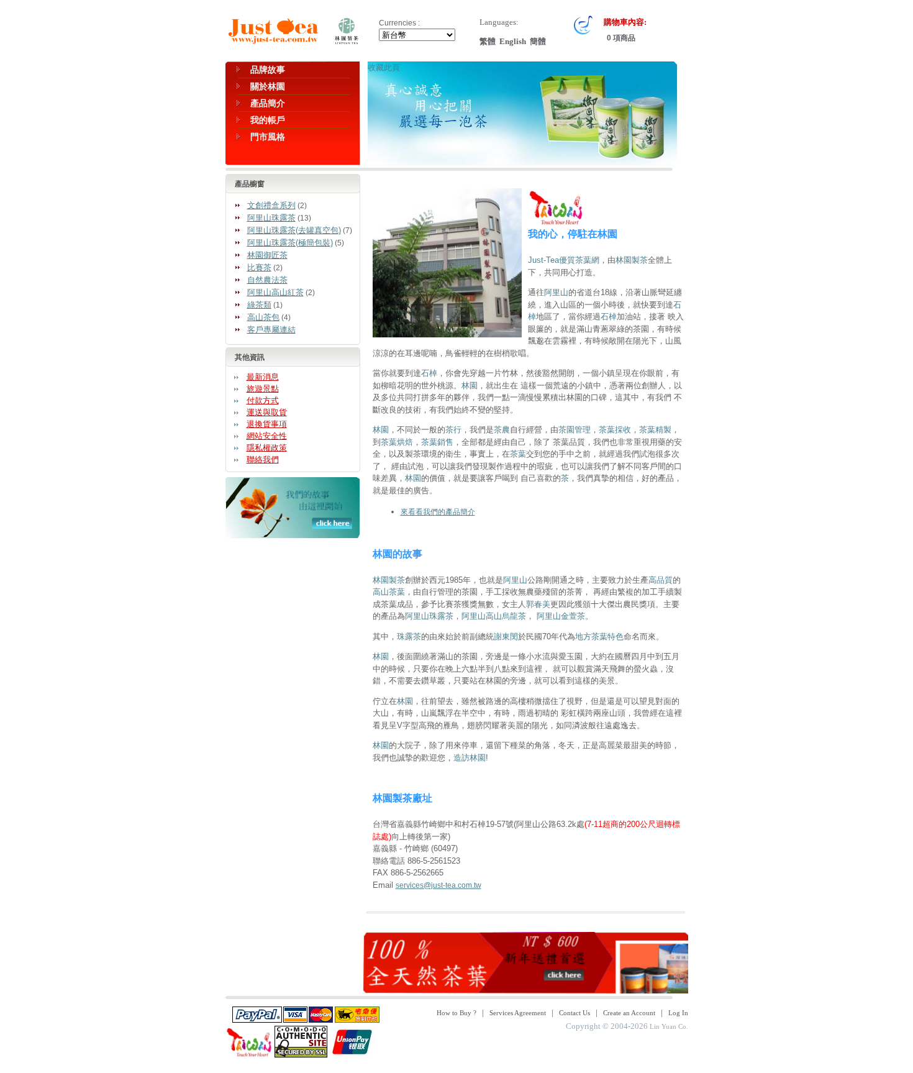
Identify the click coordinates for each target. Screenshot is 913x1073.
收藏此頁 (384, 67)
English (512, 41)
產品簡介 (267, 103)
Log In (678, 1012)
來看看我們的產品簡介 (438, 512)
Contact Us (574, 1012)
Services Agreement (517, 1012)
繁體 (487, 41)
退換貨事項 (267, 424)
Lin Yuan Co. (669, 1026)
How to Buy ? (456, 1012)
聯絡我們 (263, 459)
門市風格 (267, 137)
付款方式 (263, 400)
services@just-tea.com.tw (438, 885)
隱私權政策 (267, 447)
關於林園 (267, 86)
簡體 (538, 41)
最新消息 (263, 376)
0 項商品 (620, 38)
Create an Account (629, 1012)
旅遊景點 (263, 388)
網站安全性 (267, 436)
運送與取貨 (267, 412)
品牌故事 (267, 70)
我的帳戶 (267, 120)
